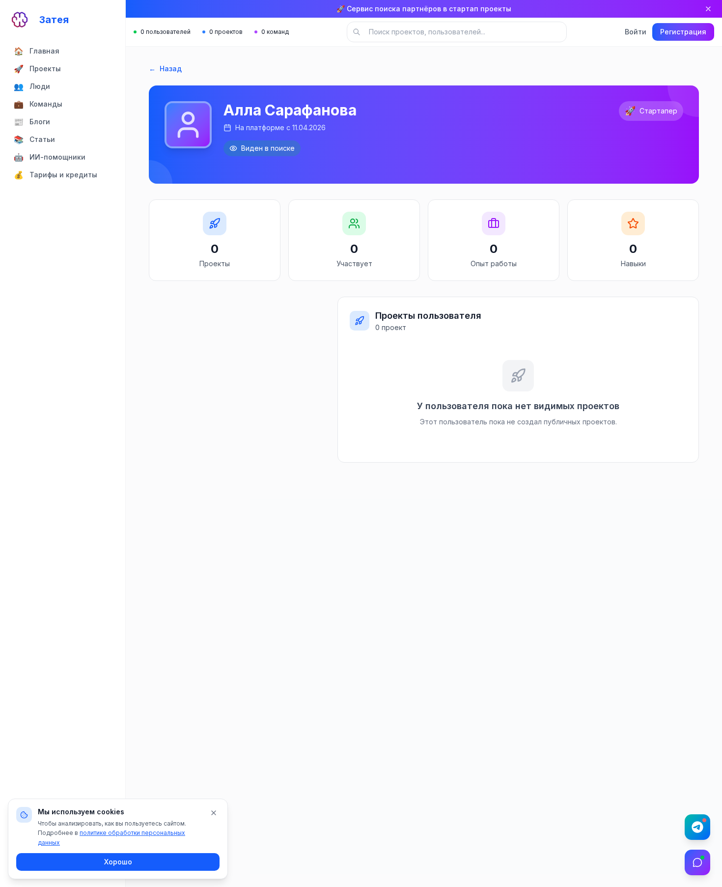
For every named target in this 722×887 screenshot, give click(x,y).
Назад (165, 68)
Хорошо (118, 862)
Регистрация (683, 32)
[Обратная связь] (697, 862)
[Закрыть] (708, 9)
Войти (635, 32)
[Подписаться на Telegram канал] (697, 827)
